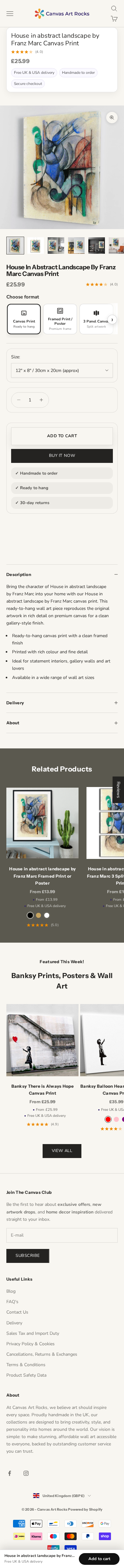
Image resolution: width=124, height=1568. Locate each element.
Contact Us (17, 1312)
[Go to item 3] (56, 245)
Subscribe (28, 1255)
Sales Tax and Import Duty (32, 1333)
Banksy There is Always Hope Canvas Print (42, 1090)
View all (62, 1151)
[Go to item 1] (15, 245)
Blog (11, 1291)
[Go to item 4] (76, 245)
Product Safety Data (26, 1375)
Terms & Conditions (25, 1365)
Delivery (14, 1323)
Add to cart (62, 436)
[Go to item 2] (36, 245)
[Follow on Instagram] (26, 1473)
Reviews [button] (118, 789)
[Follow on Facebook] (9, 1473)
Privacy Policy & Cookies (30, 1344)
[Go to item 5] (97, 245)
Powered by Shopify (85, 1509)
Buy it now (62, 455)
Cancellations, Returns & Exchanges (41, 1354)
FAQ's (12, 1302)
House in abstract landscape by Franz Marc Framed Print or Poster (42, 876)
